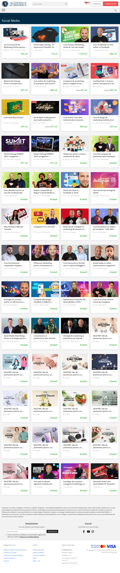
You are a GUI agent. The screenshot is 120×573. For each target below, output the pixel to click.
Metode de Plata (38, 550)
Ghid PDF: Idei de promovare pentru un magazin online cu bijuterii (104, 337)
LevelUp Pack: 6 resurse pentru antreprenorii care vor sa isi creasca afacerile (104, 82)
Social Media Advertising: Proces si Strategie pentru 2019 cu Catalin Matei (15, 337)
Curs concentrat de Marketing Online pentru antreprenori (14, 45)
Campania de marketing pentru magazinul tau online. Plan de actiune (73, 82)
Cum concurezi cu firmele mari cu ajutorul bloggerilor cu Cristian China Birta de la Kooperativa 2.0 (74, 264)
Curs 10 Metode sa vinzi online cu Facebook (103, 45)
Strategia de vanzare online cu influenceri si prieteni (13, 300)
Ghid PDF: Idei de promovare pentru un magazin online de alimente (43, 409)
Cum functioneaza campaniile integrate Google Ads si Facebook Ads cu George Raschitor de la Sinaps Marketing (15, 264)
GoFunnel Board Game (13, 117)
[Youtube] (88, 532)
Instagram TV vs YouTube (44, 226)
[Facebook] (84, 532)
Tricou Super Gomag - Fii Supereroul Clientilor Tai (44, 45)
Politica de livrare (9, 558)
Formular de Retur (39, 555)
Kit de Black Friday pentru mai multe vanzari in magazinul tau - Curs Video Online (45, 118)
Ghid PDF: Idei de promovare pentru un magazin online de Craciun (104, 373)
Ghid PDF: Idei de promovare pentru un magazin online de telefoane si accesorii (43, 446)
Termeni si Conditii (10, 552)
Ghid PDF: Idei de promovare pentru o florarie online (101, 446)
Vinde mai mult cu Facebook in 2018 (71, 191)
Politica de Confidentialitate (29, 537)
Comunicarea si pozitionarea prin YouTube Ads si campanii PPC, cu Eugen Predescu (45, 337)
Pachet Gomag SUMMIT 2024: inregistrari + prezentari (43, 155)
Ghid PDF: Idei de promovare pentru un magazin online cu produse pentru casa (104, 409)
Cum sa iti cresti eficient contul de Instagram (103, 300)
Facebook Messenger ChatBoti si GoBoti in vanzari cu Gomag (42, 300)
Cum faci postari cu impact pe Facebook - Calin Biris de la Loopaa (104, 227)
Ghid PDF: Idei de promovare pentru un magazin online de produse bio (74, 409)
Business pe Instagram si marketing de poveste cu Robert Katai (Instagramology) (73, 227)
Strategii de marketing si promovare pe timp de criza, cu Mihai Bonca (73, 337)
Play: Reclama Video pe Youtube (13, 227)
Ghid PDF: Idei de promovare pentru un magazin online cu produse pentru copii (15, 373)
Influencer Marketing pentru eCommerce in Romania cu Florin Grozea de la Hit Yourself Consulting (44, 264)
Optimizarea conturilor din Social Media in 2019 (74, 300)
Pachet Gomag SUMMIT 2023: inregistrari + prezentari (14, 155)
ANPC (35, 558)
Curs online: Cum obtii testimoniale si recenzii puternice (73, 118)
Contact (6, 561)
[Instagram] (93, 532)
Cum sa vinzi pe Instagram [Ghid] (104, 191)
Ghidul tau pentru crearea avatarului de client (74, 155)
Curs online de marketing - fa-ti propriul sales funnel (45, 82)
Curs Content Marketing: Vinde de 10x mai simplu (73, 45)
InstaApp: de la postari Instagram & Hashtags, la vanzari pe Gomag (73, 482)
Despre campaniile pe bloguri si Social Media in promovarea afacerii (44, 191)
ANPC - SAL (36, 561)
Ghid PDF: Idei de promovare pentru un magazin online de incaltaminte (13, 482)
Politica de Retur (38, 552)
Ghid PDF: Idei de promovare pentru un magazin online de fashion (15, 446)
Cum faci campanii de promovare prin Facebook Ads (104, 155)
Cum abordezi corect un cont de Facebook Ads (14, 191)
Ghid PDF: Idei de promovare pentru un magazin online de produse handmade (15, 409)
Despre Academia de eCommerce (15, 550)
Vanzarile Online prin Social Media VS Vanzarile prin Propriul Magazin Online (103, 482)
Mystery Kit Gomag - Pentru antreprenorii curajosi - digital (13, 82)
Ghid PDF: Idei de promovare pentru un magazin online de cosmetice (43, 373)
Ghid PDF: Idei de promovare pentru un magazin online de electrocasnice (72, 446)
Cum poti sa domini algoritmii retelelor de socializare (43, 482)
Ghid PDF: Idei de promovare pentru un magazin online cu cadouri (74, 373)
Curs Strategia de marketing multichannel (103, 118)
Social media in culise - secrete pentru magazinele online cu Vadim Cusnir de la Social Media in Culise (104, 264)
